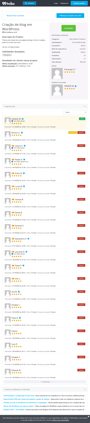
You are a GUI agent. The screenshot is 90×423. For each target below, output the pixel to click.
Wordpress (7, 55)
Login (56, 3)
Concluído (68, 28)
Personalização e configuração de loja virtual (19, 396)
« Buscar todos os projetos (15, 16)
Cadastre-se (64, 3)
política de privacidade (60, 420)
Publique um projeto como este (70, 16)
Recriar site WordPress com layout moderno (19, 406)
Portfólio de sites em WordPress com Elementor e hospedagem (25, 403)
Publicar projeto (79, 3)
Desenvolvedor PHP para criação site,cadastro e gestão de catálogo (27, 399)
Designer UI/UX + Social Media (14, 409)
